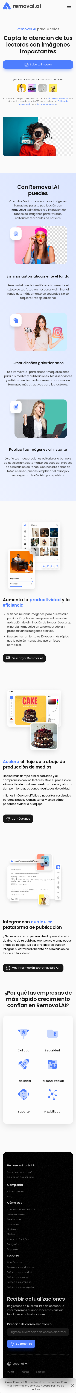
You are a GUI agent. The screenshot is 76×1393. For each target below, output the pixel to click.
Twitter (10, 1371)
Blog (9, 1196)
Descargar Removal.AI (27, 658)
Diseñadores (14, 1219)
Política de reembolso (19, 1281)
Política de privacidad (19, 1272)
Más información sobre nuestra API (36, 968)
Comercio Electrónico (19, 1239)
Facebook (40, 1371)
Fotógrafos (13, 1244)
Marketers (12, 1229)
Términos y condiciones (20, 1267)
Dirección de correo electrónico (29, 1324)
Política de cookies (17, 1277)
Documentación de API (20, 1172)
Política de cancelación (20, 1287)
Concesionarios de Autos (21, 1209)
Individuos (13, 1224)
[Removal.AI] (22, 6)
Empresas (12, 1249)
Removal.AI (26, 29)
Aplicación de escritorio (20, 1177)
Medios (11, 1234)
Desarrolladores (16, 1214)
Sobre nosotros (15, 1191)
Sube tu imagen (41, 64)
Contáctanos (21, 819)
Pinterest (24, 1371)
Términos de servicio (58, 98)
